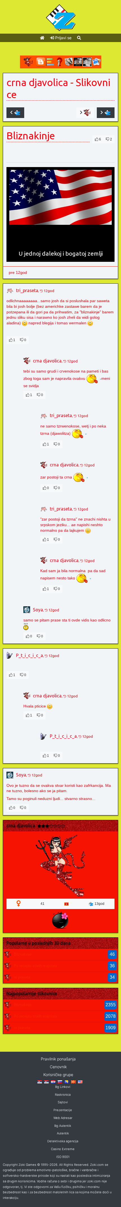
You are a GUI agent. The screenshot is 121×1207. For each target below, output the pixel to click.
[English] (80, 1081)
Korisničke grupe (58, 1074)
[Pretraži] (79, 37)
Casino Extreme (63, 1149)
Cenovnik (58, 1066)
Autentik (63, 1133)
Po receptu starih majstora (35, 966)
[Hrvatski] (53, 1081)
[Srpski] (46, 1081)
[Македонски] (73, 1081)
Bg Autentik (62, 1126)
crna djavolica (37, 82)
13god (99, 904)
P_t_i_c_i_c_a (29, 655)
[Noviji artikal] (15, 112)
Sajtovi (63, 1102)
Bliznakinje (23, 954)
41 (42, 904)
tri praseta (22, 977)
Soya (38, 609)
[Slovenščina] (60, 1081)
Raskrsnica (63, 1095)
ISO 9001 (63, 1157)
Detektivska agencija (62, 1141)
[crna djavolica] (7, 954)
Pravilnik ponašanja (58, 1058)
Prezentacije (62, 1110)
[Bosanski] (66, 1081)
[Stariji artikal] (106, 112)
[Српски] (39, 1081)
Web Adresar (62, 1118)
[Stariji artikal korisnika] (85, 112)
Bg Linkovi (62, 1087)
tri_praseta (27, 290)
